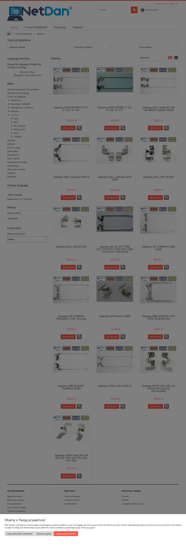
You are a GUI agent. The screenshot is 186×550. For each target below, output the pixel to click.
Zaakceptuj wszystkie (66, 533)
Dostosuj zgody (44, 533)
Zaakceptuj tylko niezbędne (19, 533)
